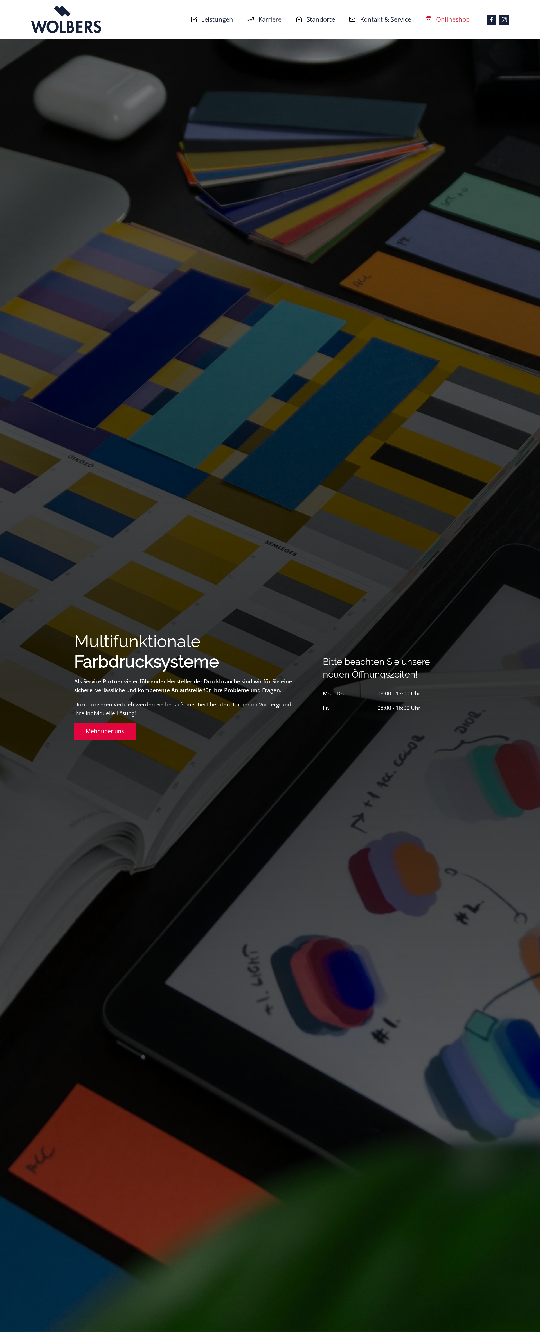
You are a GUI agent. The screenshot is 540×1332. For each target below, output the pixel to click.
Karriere (270, 19)
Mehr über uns (105, 731)
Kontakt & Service (385, 19)
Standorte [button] (321, 19)
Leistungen (217, 19)
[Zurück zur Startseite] (66, 19)
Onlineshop (453, 19)
